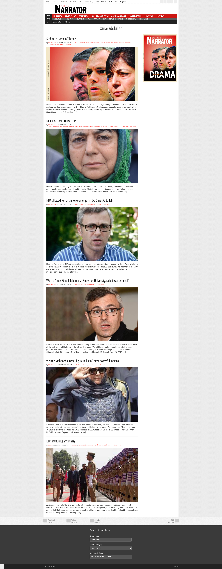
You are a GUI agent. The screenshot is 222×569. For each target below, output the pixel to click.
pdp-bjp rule (114, 126)
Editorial (57, 16)
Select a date (94, 536)
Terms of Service (101, 2)
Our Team (73, 2)
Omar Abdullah (100, 43)
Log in (176, 566)
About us (54, 2)
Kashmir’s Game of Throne (61, 38)
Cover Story (70, 16)
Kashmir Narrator (49, 566)
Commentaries (135, 16)
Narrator (50, 445)
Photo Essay (113, 2)
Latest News (68, 44)
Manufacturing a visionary (60, 441)
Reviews (161, 16)
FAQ (80, 2)
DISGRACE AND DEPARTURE (62, 22)
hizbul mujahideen (54, 126)
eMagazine (122, 2)
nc (95, 43)
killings (83, 284)
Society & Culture (100, 16)
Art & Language (118, 16)
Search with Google (97, 553)
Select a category (96, 544)
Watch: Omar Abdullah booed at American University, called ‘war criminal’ (87, 280)
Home (47, 2)
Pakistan (107, 43)
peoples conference (119, 43)
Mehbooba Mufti (89, 43)
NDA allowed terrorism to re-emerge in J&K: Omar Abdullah (79, 200)
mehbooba (84, 365)
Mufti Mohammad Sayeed (86, 126)
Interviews (83, 16)
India (76, 43)
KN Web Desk (52, 43)
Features (149, 16)
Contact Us (63, 2)
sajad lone (128, 43)
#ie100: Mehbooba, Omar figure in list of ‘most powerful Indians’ (82, 360)
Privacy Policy (88, 2)
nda (85, 204)
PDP (112, 43)
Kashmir (81, 43)
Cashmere (74, 445)
